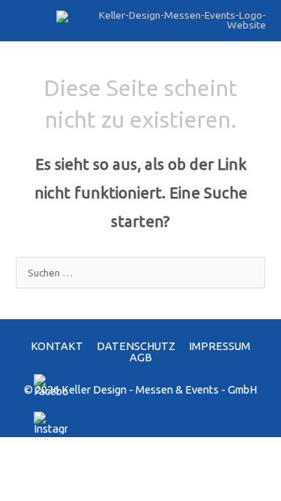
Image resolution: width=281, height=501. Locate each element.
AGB (141, 357)
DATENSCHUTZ (136, 346)
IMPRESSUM (219, 346)
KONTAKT (57, 346)
